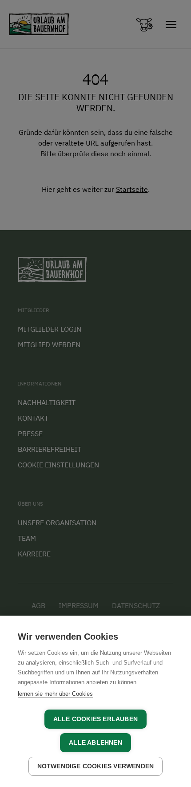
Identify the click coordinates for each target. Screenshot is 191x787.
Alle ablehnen (95, 742)
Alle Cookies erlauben (95, 719)
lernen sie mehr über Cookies (55, 693)
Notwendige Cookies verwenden (95, 766)
